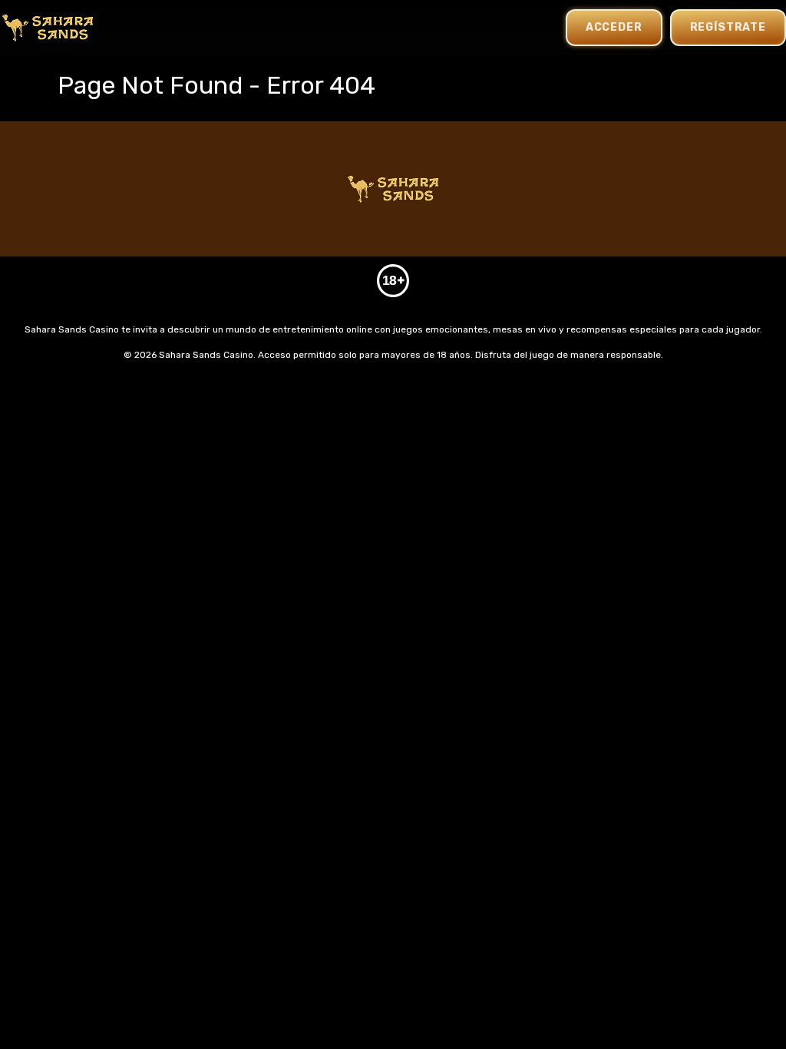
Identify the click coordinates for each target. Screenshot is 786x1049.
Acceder (614, 27)
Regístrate (728, 27)
